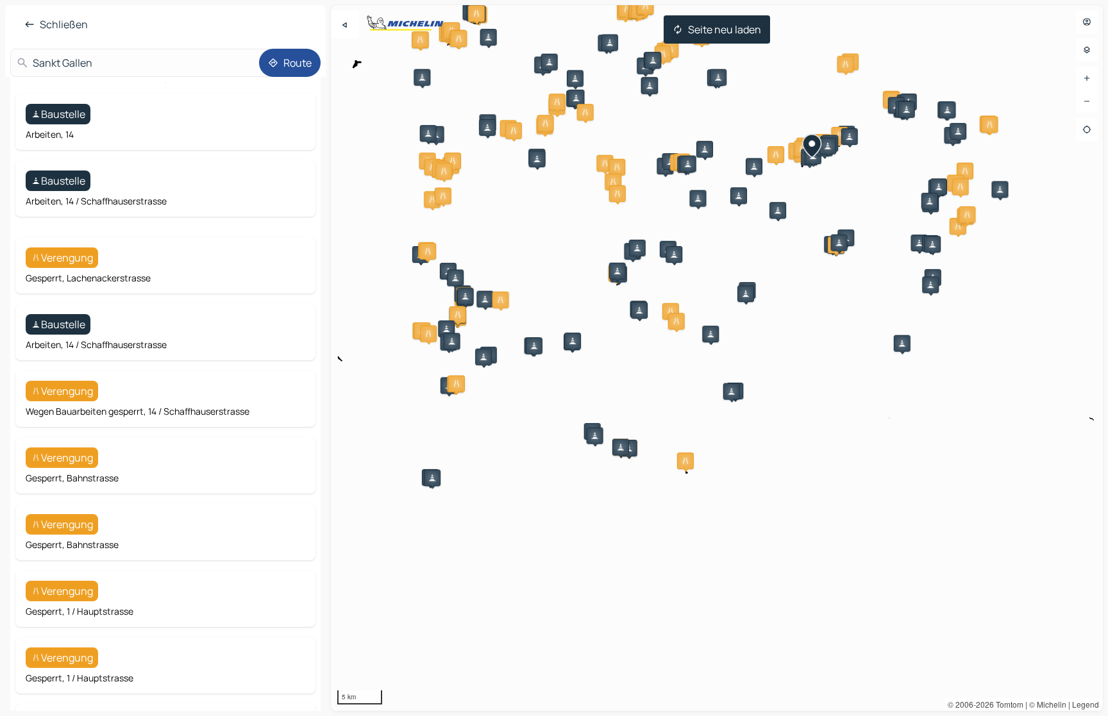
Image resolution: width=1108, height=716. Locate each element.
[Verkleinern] (1087, 101)
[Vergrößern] (1087, 78)
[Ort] (1087, 129)
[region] (717, 358)
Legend (1085, 704)
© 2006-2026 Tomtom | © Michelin (1007, 704)
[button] (476, 13)
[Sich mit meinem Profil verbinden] (1087, 21)
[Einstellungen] (1087, 50)
